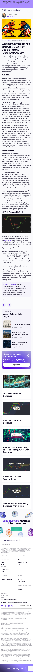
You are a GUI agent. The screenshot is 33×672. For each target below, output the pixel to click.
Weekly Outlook (6, 40)
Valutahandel (5, 560)
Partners (20, 589)
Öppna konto (16, 365)
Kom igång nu (15, 668)
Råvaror (3, 567)
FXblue (19, 560)
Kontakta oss (21, 582)
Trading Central (22, 562)
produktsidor (20, 551)
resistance (8, 240)
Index (2, 562)
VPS (19, 564)
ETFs (2, 571)
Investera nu (16, 529)
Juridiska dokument (7, 579)
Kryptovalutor (5, 569)
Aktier (2, 564)
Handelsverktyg (22, 556)
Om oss (20, 579)
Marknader (4, 556)
